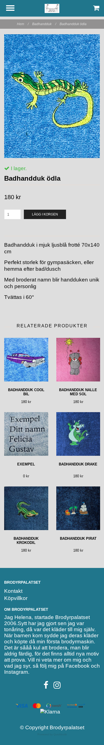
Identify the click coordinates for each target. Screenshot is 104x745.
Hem (23, 24)
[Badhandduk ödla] (52, 96)
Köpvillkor (15, 598)
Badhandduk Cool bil (26, 392)
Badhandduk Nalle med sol (78, 392)
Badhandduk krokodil (26, 540)
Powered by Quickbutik (52, 734)
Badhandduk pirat (78, 538)
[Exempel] (26, 434)
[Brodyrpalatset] (52, 8)
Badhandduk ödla (73, 24)
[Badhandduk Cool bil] (26, 359)
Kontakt (13, 591)
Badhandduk (44, 24)
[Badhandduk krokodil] (26, 508)
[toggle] (13, 9)
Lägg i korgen (45, 214)
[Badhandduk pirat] (78, 508)
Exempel (26, 464)
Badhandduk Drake (78, 464)
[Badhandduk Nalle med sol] (78, 359)
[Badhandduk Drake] (78, 434)
